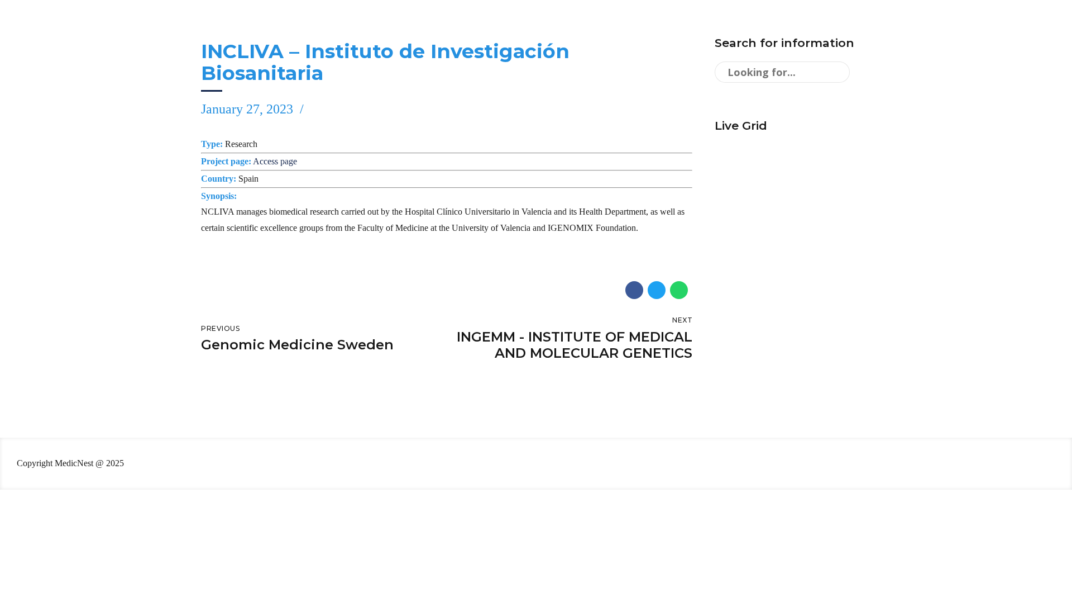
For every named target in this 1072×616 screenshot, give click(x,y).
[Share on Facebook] (634, 290)
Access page (275, 161)
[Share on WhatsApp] (679, 290)
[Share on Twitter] (657, 290)
